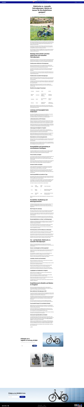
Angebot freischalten (48, 205)
